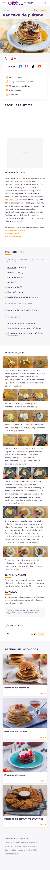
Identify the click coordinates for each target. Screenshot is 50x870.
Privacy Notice (10, 846)
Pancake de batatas (15, 731)
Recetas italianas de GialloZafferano (20, 3)
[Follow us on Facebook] (20, 66)
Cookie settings (10, 850)
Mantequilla (13, 287)
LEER (42, 693)
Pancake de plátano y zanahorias (23, 819)
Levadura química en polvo (20, 297)
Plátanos (11, 267)
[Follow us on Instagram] (27, 66)
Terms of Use (33, 843)
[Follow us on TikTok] (33, 66)
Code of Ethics (32, 850)
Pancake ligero (12, 233)
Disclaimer (21, 850)
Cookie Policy (33, 846)
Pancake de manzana (15, 230)
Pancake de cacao (14, 775)
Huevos (11, 292)
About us (24, 843)
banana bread (11, 200)
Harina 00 (12, 272)
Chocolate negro (15, 333)
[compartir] (6, 59)
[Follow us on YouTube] (39, 66)
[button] (37, 586)
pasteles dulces (8, 10)
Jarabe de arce (14, 328)
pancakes (23, 181)
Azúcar (10, 282)
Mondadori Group (11, 854)
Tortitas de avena (13, 236)
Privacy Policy (22, 846)
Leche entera (14, 277)
